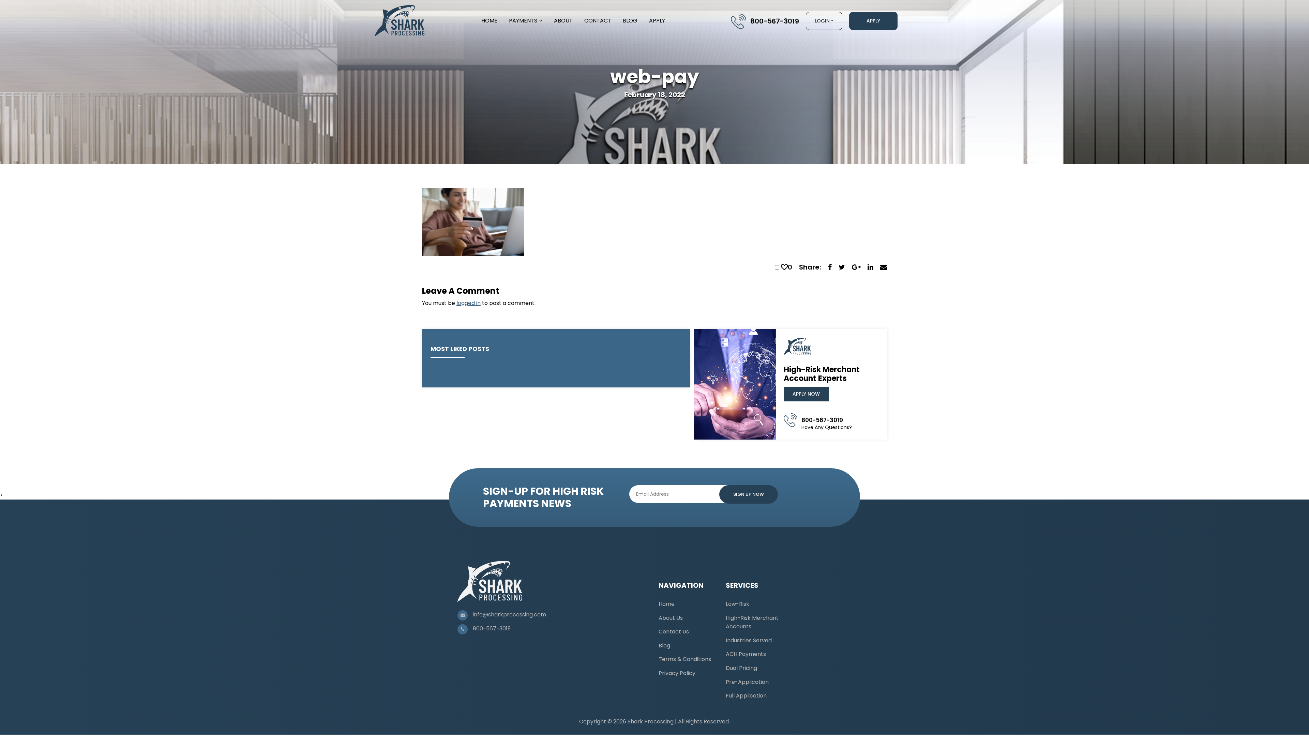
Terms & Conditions (685, 659)
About (563, 21)
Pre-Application (747, 682)
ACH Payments (746, 654)
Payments (523, 21)
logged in (468, 303)
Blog (630, 21)
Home (489, 21)
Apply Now (806, 393)
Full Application (746, 696)
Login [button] (822, 20)
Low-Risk (737, 604)
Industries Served (749, 640)
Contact (597, 21)
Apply (657, 21)
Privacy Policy (677, 673)
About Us (671, 618)
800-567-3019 (774, 21)
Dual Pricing (741, 668)
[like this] (784, 267)
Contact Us (674, 631)
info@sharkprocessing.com (509, 614)
